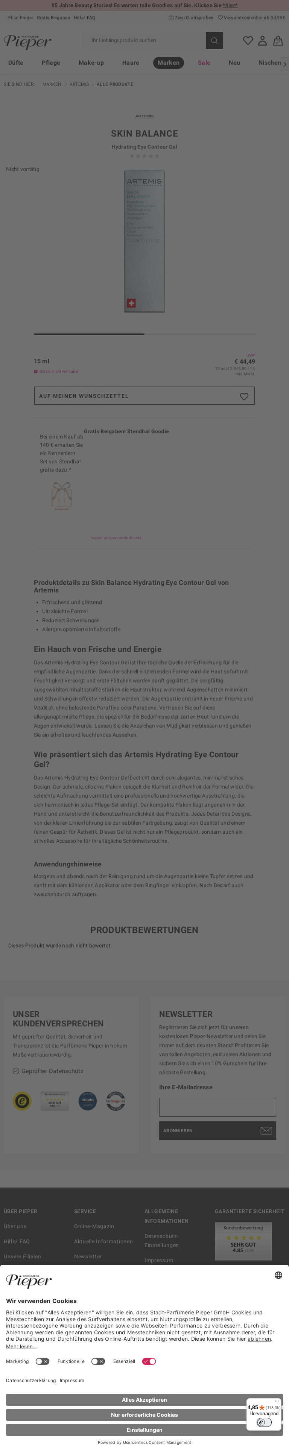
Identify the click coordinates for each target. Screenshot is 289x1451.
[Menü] (276, 1402)
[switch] (264, 1422)
